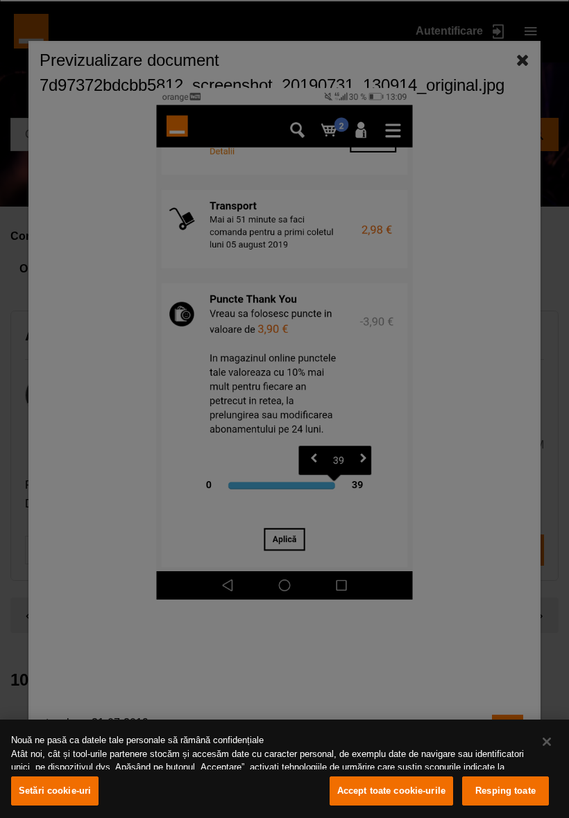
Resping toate (505, 790)
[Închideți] (547, 741)
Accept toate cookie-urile (391, 790)
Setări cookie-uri (55, 790)
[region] (284, 769)
